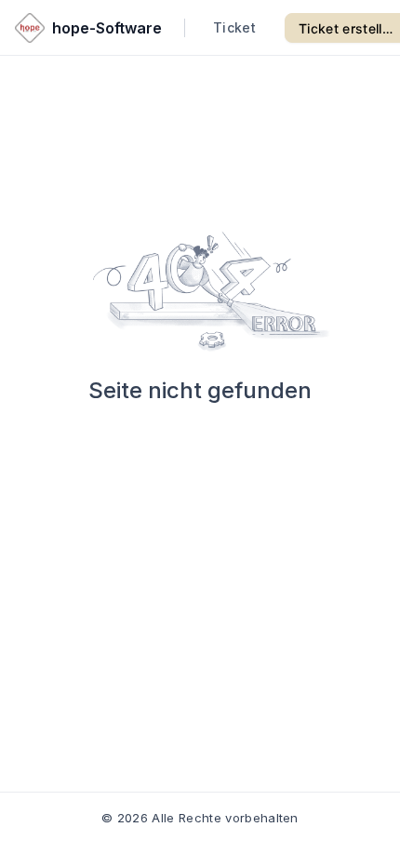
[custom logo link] (30, 28)
